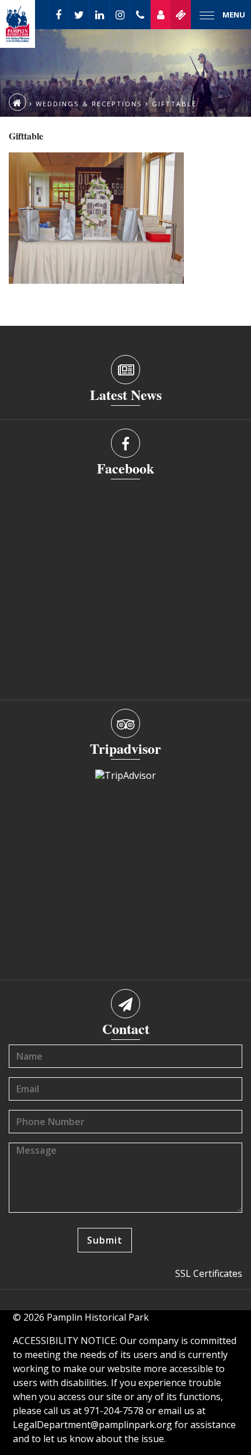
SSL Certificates (208, 1273)
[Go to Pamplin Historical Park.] (17, 102)
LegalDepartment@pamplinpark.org (92, 1424)
